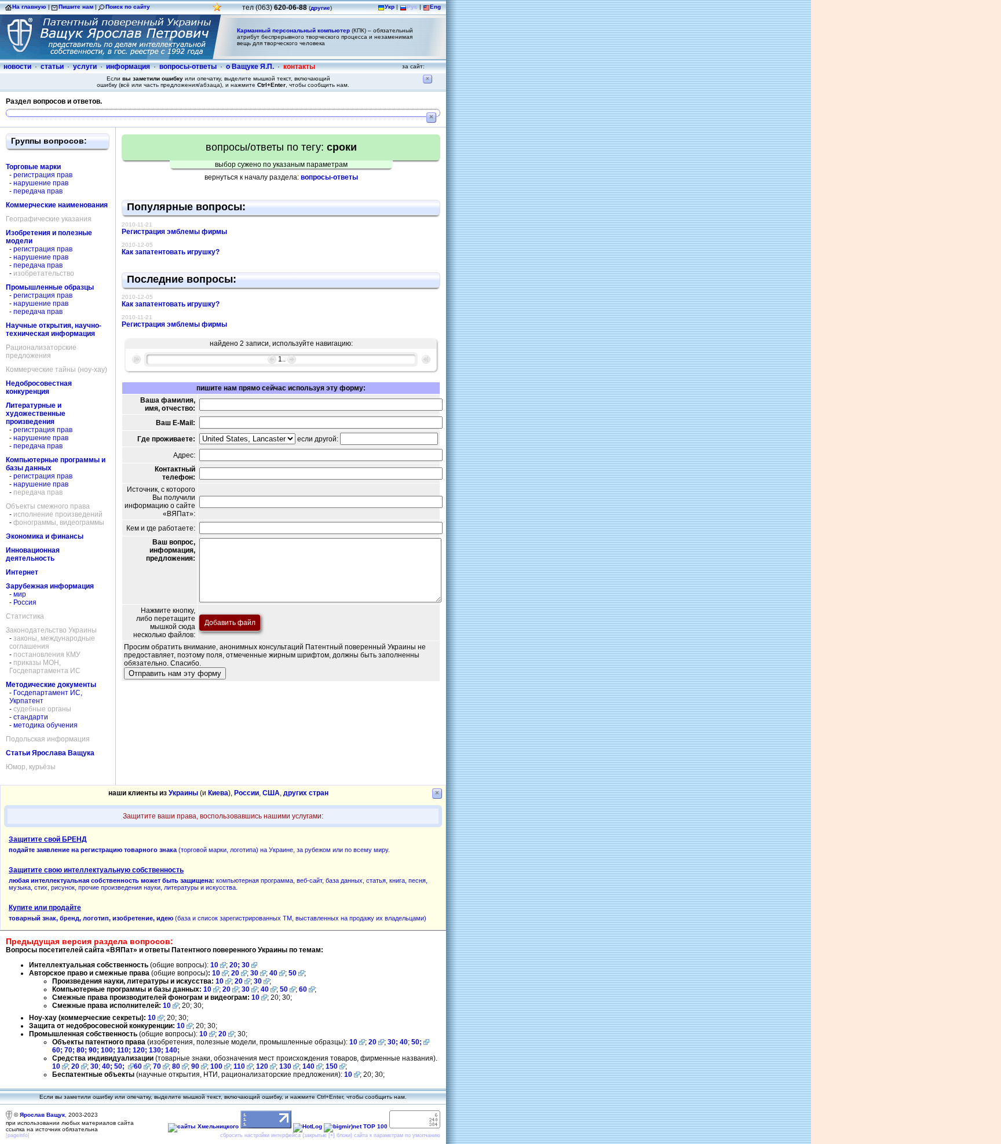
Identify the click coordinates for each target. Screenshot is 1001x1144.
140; (172, 1050)
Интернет (22, 572)
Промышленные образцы (50, 287)
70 (157, 1066)
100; (108, 1050)
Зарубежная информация (50, 586)
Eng (435, 6)
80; (81, 1050)
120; (141, 1050)
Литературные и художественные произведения (35, 413)
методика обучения (45, 725)
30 (246, 965)
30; (393, 1042)
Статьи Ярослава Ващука (50, 753)
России (246, 793)
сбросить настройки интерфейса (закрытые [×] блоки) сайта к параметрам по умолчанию (330, 1135)
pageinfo (18, 1135)
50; (416, 1042)
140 (308, 1066)
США (271, 793)
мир (19, 594)
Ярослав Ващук (42, 1115)
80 (176, 1066)
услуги (85, 67)
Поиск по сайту (127, 6)
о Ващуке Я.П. (250, 67)
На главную (29, 6)
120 (262, 1066)
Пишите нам (76, 6)
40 (273, 973)
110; (125, 1050)
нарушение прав (40, 183)
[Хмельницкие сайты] (203, 1126)
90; (94, 1050)
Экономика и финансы (44, 536)
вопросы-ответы (188, 67)
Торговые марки (33, 167)
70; (69, 1050)
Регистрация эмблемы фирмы (174, 232)
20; (235, 965)
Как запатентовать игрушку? (171, 252)
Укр (389, 6)
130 (285, 1066)
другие (320, 8)
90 (195, 1066)
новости (17, 67)
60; (57, 1050)
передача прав (38, 191)
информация (128, 67)
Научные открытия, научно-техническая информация (53, 329)
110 (239, 1066)
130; (157, 1050)
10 (214, 965)
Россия (24, 602)
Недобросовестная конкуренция (39, 387)
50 (292, 973)
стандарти (30, 717)
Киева (218, 793)
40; (107, 1066)
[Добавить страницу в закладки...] (217, 10)
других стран (305, 793)
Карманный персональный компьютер (293, 30)
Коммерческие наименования (57, 205)
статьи (52, 67)
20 (235, 973)
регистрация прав (42, 175)
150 (332, 1066)
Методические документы (51, 685)
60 (303, 989)
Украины (183, 793)
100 (216, 1066)
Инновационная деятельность (33, 554)
